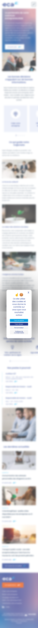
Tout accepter (19, 320)
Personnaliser (19, 328)
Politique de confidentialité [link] (19, 332)
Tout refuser (19, 324)
